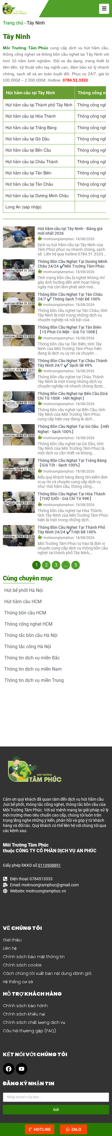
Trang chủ (13, 23)
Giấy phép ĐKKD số (32, 865)
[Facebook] (8, 1069)
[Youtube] (21, 1069)
